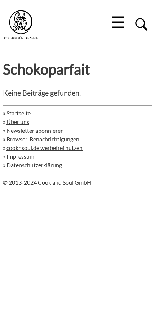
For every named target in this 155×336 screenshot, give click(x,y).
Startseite (18, 113)
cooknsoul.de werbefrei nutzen (44, 147)
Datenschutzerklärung (34, 165)
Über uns (17, 121)
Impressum (20, 156)
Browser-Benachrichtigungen (42, 139)
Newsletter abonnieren (35, 130)
